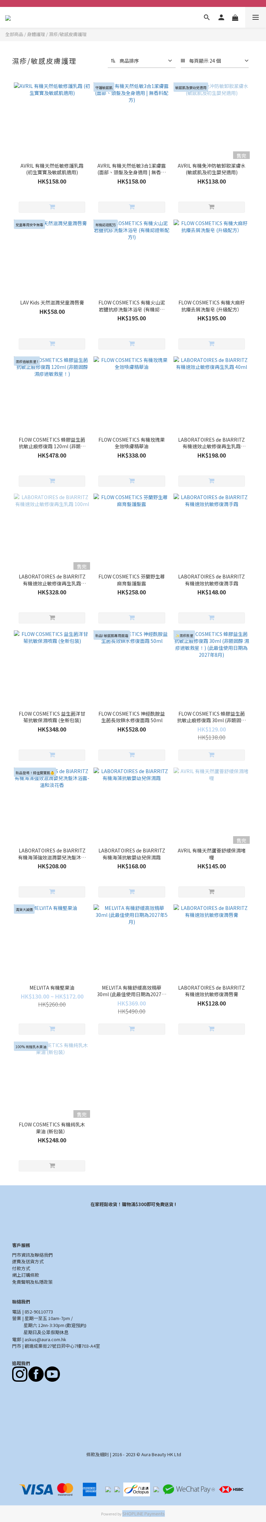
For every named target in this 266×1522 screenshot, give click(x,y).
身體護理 (36, 34)
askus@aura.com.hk (45, 1339)
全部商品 (14, 34)
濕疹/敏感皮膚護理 (68, 34)
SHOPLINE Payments (143, 1513)
